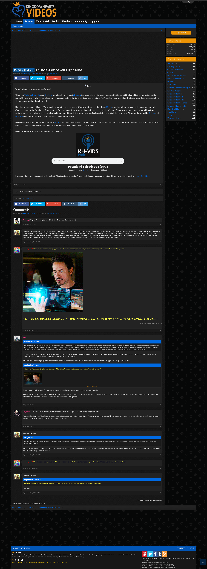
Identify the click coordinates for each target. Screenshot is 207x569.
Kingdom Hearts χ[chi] (177, 106)
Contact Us (182, 548)
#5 (160, 405)
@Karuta (77, 95)
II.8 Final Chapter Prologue (178, 87)
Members (67, 21)
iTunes (85, 170)
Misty (50, 74)
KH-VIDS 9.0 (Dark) (21, 548)
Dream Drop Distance (176, 75)
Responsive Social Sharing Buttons (152, 568)
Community (81, 21)
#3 (160, 242)
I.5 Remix (171, 81)
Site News (171, 112)
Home (19, 21)
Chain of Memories (175, 69)
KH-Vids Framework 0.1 (155, 562)
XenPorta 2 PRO (18, 503)
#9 (160, 493)
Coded (170, 72)
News (13, 562)
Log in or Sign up (188, 2)
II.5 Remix (171, 84)
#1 (161, 185)
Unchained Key (173, 118)
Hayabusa (26, 426)
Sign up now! (181, 33)
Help (192, 548)
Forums (29, 21)
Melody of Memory (175, 109)
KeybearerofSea (29, 231)
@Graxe (57, 122)
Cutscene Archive (22, 562)
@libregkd (35, 95)
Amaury (25, 224)
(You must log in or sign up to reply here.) (150, 500)
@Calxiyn (48, 95)
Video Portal (42, 21)
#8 (160, 468)
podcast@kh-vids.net (143, 176)
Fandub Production (175, 78)
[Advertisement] (88, 50)
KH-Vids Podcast (29, 198)
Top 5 (169, 115)
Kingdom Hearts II (175, 96)
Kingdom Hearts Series (177, 102)
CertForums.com (169, 568)
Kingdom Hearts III (175, 99)
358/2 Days (171, 63)
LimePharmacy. (190, 53)
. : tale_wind (26, 330)
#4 (160, 330)
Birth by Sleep (173, 66)
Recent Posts (18, 26)
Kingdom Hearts (174, 93)
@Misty (27, 95)
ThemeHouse (169, 564)
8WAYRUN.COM (40, 503)
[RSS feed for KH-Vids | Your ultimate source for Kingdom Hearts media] (164, 554)
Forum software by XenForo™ (158, 558)
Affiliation (64, 562)
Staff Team (56, 562)
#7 (160, 455)
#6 (160, 426)
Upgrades (95, 21)
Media (55, 21)
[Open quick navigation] (161, 30)
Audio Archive (33, 562)
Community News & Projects (31, 74)
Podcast (49, 562)
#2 (160, 224)
